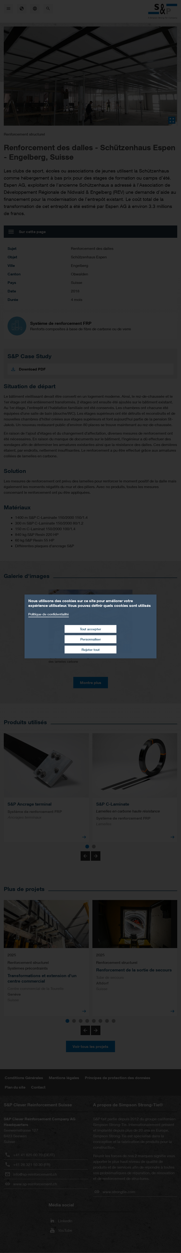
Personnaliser (90, 639)
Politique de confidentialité (48, 614)
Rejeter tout (91, 650)
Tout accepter (90, 629)
